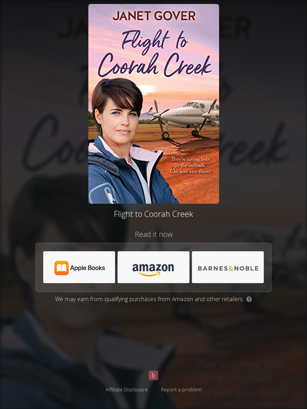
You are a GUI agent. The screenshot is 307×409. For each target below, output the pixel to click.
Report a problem (181, 389)
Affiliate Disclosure (127, 389)
